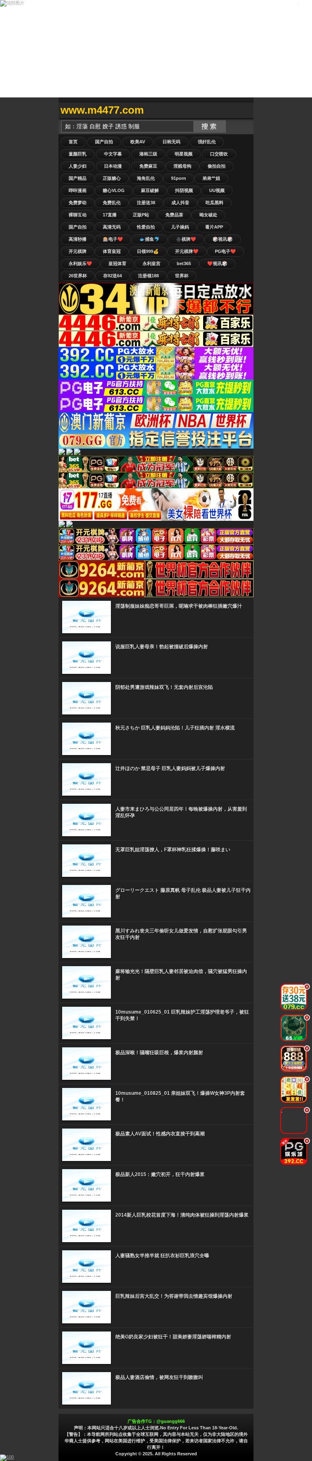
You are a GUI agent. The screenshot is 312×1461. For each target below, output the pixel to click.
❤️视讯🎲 (217, 263)
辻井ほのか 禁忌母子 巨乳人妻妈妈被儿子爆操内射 (170, 768)
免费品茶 (174, 214)
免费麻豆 (148, 166)
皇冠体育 (117, 263)
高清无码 (112, 226)
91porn (178, 178)
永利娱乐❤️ (80, 263)
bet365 (184, 263)
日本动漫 (113, 166)
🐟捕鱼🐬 (149, 239)
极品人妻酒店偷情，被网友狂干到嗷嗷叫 (159, 1377)
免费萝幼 (78, 202)
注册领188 (148, 275)
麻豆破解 (150, 190)
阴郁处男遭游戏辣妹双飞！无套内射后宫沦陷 (164, 687)
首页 (73, 141)
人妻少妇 (78, 166)
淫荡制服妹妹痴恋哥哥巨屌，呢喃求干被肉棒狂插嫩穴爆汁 (178, 606)
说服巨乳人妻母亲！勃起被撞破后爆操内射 (161, 647)
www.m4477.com (102, 110)
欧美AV (137, 141)
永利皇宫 (151, 263)
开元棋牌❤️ (187, 251)
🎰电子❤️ (113, 239)
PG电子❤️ (225, 251)
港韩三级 (148, 153)
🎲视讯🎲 (222, 239)
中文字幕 (113, 153)
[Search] (245, 110)
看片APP (214, 226)
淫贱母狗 (182, 166)
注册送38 (146, 202)
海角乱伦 (146, 178)
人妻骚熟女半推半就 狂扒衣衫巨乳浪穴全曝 (162, 1255)
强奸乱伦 (207, 141)
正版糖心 (112, 178)
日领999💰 (148, 251)
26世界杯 (78, 275)
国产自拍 (104, 141)
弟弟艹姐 (211, 178)
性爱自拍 (146, 226)
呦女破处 (208, 214)
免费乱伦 (112, 202)
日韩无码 (171, 141)
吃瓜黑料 (214, 202)
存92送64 (112, 275)
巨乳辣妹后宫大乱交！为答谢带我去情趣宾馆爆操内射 (173, 1296)
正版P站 (141, 214)
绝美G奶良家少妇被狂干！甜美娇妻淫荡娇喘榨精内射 (173, 1337)
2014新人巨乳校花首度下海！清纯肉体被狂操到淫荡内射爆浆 (182, 1215)
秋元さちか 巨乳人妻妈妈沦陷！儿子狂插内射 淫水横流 (175, 728)
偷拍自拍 (216, 166)
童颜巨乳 (78, 153)
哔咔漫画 (78, 190)
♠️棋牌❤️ (186, 239)
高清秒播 (78, 239)
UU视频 (217, 190)
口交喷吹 (219, 153)
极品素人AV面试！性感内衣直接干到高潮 (160, 1134)
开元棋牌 (78, 251)
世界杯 (181, 275)
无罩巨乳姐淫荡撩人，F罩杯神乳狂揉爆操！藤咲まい (172, 849)
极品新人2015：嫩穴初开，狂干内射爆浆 (160, 1174)
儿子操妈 (180, 226)
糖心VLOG (114, 190)
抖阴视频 (184, 190)
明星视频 (184, 153)
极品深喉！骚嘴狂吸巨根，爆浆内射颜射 (159, 1052)
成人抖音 (180, 202)
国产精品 (78, 178)
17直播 (110, 214)
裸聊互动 (78, 214)
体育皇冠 (112, 251)
